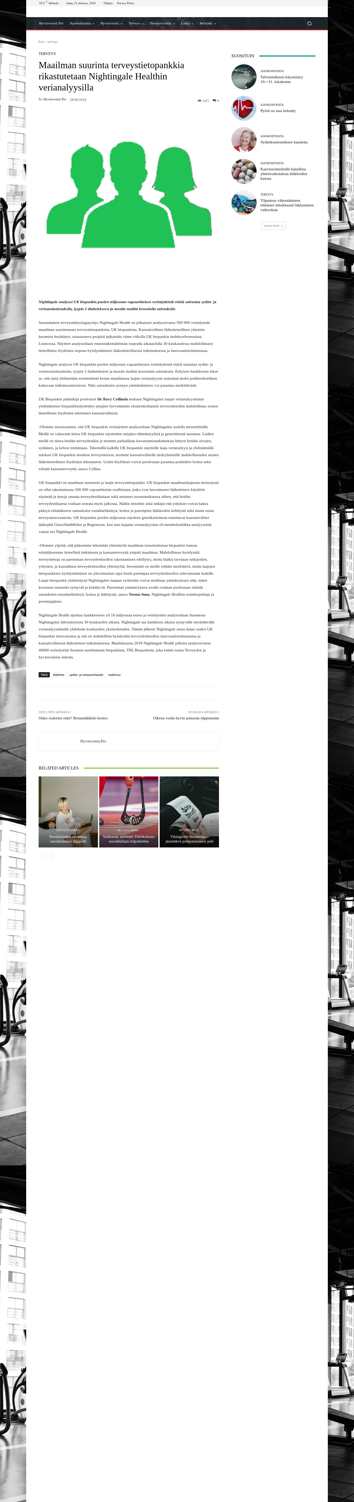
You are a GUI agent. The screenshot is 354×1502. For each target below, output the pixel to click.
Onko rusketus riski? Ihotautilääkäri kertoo (73, 718)
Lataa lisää (271, 225)
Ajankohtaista (272, 71)
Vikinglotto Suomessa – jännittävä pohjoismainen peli (189, 839)
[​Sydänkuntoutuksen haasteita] (244, 139)
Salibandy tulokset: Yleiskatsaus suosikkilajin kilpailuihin (129, 839)
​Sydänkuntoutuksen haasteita (284, 142)
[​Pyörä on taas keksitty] (244, 108)
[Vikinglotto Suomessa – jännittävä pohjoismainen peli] (189, 811)
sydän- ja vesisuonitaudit (86, 675)
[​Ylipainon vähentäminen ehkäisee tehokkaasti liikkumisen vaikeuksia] (244, 202)
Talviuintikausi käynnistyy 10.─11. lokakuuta (281, 79)
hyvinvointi (128, 830)
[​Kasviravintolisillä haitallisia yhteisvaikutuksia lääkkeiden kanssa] (244, 171)
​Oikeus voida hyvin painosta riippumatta (186, 718)
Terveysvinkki (67, 830)
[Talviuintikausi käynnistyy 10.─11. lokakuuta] (244, 76)
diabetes (58, 675)
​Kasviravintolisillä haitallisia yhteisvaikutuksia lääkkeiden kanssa (283, 173)
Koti (41, 41)
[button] (309, 23)
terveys (52, 41)
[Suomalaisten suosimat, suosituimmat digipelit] (68, 811)
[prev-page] (42, 856)
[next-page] (50, 856)
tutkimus (114, 675)
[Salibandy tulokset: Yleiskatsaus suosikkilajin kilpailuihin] (129, 811)
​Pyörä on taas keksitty (278, 111)
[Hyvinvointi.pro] (59, 742)
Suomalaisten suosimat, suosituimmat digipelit (68, 839)
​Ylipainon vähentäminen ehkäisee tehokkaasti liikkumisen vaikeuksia (287, 205)
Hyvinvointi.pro (55, 99)
